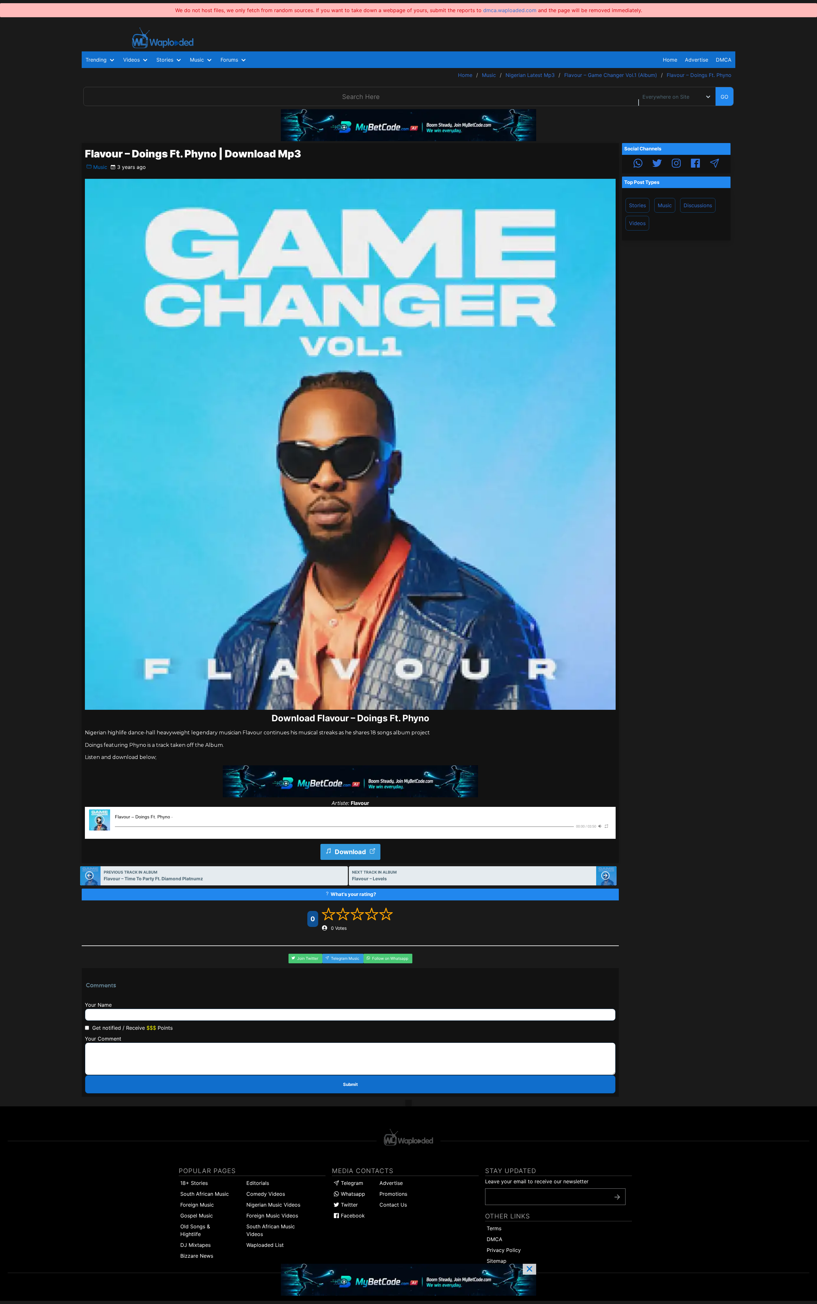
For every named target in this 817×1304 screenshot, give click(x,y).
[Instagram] (676, 164)
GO (724, 97)
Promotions (393, 1194)
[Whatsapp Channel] (638, 164)
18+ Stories (194, 1183)
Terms (494, 1228)
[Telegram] (714, 164)
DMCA (723, 60)
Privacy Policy (504, 1250)
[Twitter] (657, 164)
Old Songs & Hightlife (195, 1230)
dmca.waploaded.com (509, 10)
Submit (350, 1084)
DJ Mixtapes (195, 1245)
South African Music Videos (270, 1230)
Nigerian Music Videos (273, 1205)
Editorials (257, 1183)
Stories (637, 205)
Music (99, 167)
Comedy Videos (265, 1194)
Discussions (698, 205)
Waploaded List (265, 1245)
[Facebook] (695, 164)
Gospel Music (196, 1215)
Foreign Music (197, 1205)
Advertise (391, 1183)
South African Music (204, 1194)
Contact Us (393, 1205)
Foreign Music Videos (272, 1215)
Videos (637, 223)
